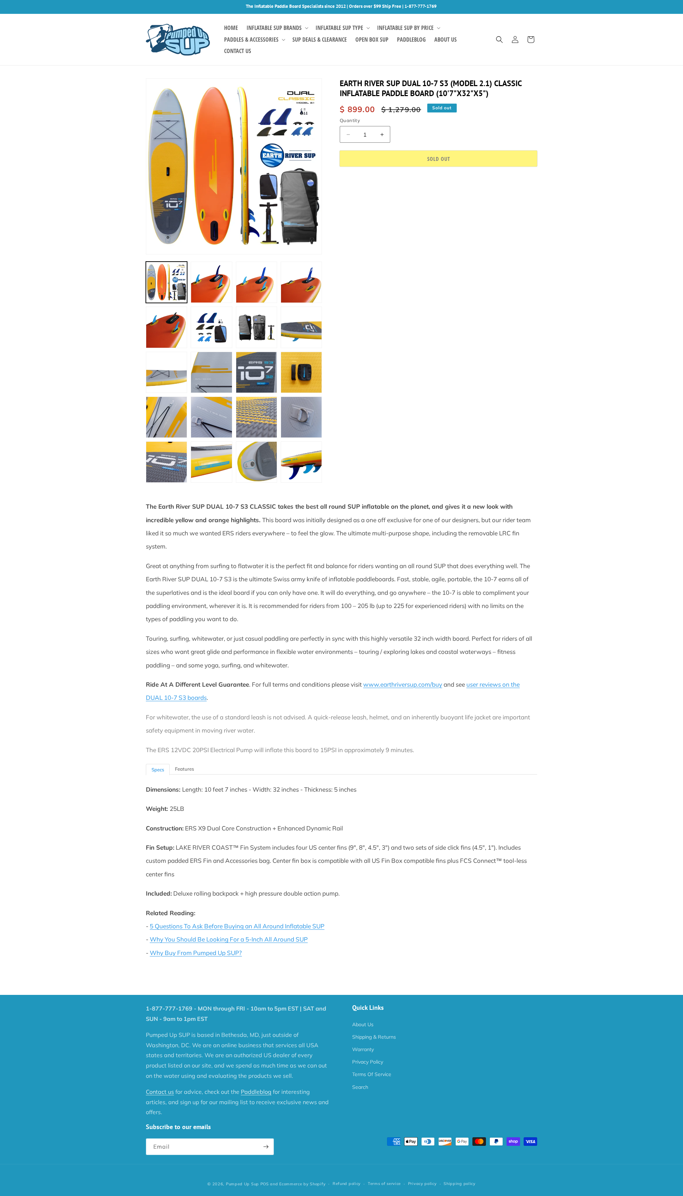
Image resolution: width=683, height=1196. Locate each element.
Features (184, 769)
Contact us (160, 1091)
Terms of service (384, 1183)
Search (360, 1087)
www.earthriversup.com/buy (402, 684)
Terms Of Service (371, 1074)
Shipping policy (460, 1183)
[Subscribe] (266, 1146)
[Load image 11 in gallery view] (256, 372)
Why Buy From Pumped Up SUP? (196, 952)
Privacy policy (422, 1183)
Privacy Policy (367, 1062)
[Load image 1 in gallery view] (166, 282)
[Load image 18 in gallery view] (211, 462)
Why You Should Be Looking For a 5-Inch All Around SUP (229, 939)
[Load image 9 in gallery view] (166, 372)
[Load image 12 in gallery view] (301, 372)
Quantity (350, 120)
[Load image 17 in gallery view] (166, 462)
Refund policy (347, 1183)
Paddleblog (256, 1091)
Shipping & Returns (374, 1037)
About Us (363, 1024)
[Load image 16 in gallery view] (301, 417)
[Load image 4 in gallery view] (301, 282)
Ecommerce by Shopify (302, 1183)
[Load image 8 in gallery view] (301, 327)
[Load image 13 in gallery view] (166, 417)
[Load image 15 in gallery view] (256, 417)
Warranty (363, 1049)
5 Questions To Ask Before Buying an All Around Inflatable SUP (237, 926)
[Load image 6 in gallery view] (211, 327)
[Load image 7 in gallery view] (256, 327)
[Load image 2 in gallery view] (211, 282)
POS (264, 1183)
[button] (276, 28)
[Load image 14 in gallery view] (211, 417)
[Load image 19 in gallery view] (256, 462)
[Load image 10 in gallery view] (211, 372)
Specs (158, 769)
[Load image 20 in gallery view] (301, 462)
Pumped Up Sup (242, 1183)
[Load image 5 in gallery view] (166, 327)
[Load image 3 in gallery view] (256, 282)
